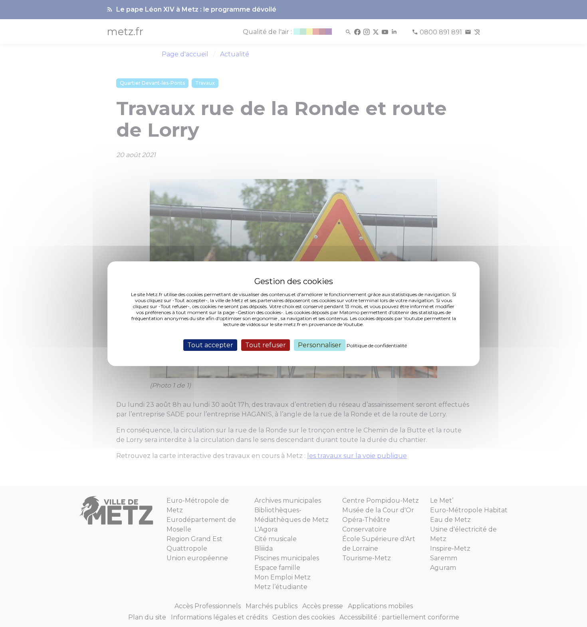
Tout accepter (210, 344)
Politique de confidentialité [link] (377, 345)
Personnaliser (319, 344)
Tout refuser (265, 344)
